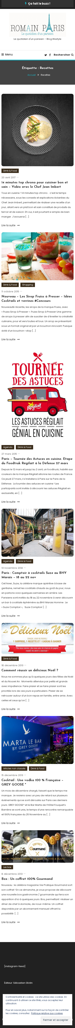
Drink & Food (10, 170)
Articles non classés (14, 768)
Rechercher (62, 55)
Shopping (27, 284)
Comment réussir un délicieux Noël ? (29, 670)
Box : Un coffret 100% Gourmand (27, 879)
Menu (9, 54)
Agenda (7, 447)
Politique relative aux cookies (47, 1013)
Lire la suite (8, 225)
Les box (7, 867)
